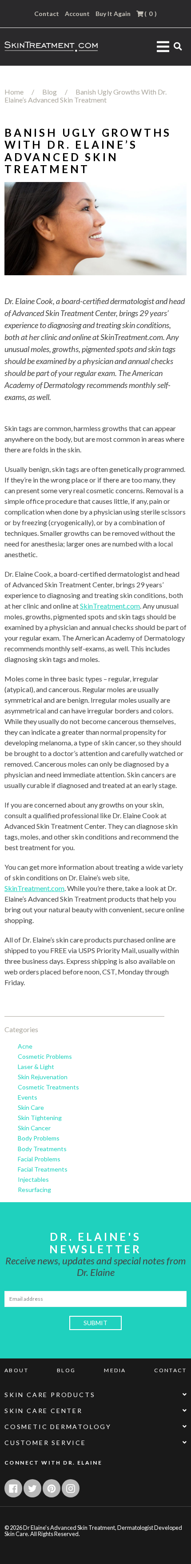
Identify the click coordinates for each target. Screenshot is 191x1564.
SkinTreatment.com (110, 606)
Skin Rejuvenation (43, 1077)
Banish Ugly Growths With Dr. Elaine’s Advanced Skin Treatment (85, 95)
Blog (49, 91)
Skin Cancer (34, 1128)
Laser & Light (36, 1066)
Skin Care (31, 1107)
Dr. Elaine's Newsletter (95, 1242)
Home (14, 91)
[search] (178, 46)
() (150, 13)
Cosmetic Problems (45, 1056)
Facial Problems (39, 1159)
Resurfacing (34, 1189)
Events (27, 1097)
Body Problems (39, 1138)
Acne (25, 1046)
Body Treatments (42, 1148)
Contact (46, 13)
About (16, 1370)
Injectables (33, 1179)
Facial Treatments (43, 1169)
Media (115, 1370)
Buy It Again (113, 13)
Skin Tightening (40, 1117)
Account (77, 13)
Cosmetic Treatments (48, 1087)
